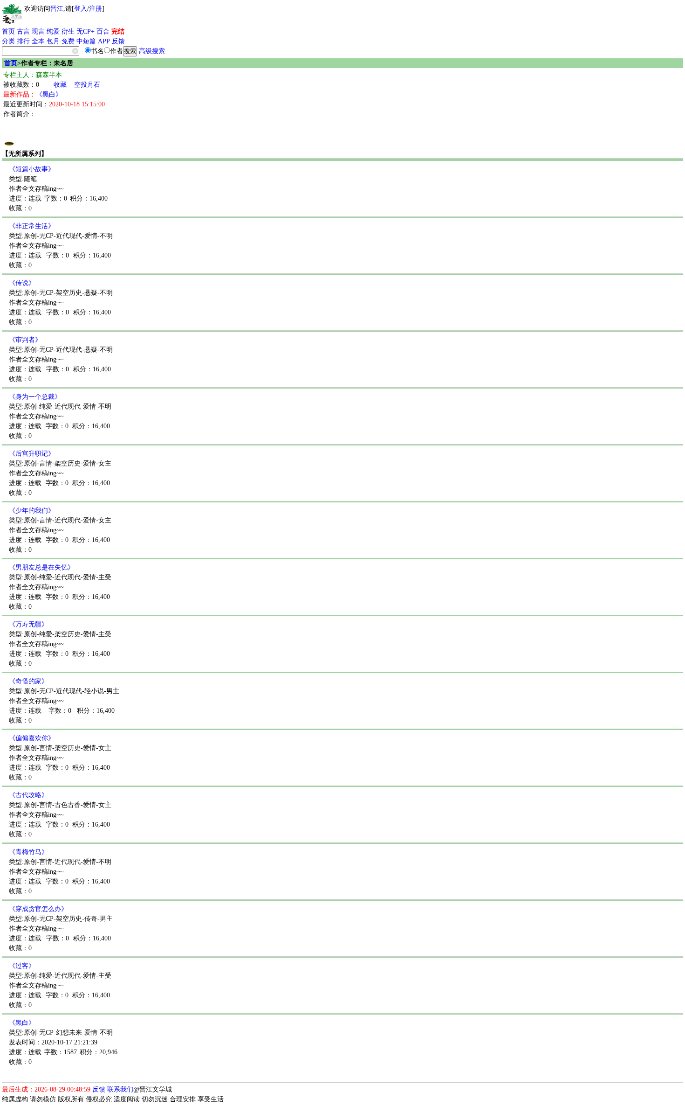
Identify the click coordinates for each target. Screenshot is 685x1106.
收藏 (60, 84)
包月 (53, 41)
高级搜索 (152, 51)
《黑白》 (49, 94)
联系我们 (120, 1089)
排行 (23, 41)
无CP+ (85, 31)
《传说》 (22, 282)
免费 (68, 41)
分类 (8, 41)
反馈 (118, 41)
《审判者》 (25, 339)
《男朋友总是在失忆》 (41, 567)
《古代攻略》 (28, 795)
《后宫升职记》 (32, 453)
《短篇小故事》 (32, 169)
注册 (95, 8)
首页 (8, 31)
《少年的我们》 (32, 510)
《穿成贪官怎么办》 (38, 908)
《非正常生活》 (32, 226)
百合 (103, 31)
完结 (117, 31)
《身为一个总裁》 (35, 396)
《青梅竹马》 (28, 852)
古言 (23, 31)
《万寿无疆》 (28, 624)
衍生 (68, 31)
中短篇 (86, 41)
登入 (80, 8)
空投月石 (87, 84)
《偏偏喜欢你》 (32, 738)
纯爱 (53, 31)
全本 (38, 41)
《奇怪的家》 (28, 681)
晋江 (56, 8)
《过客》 (22, 965)
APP (104, 41)
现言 (38, 31)
